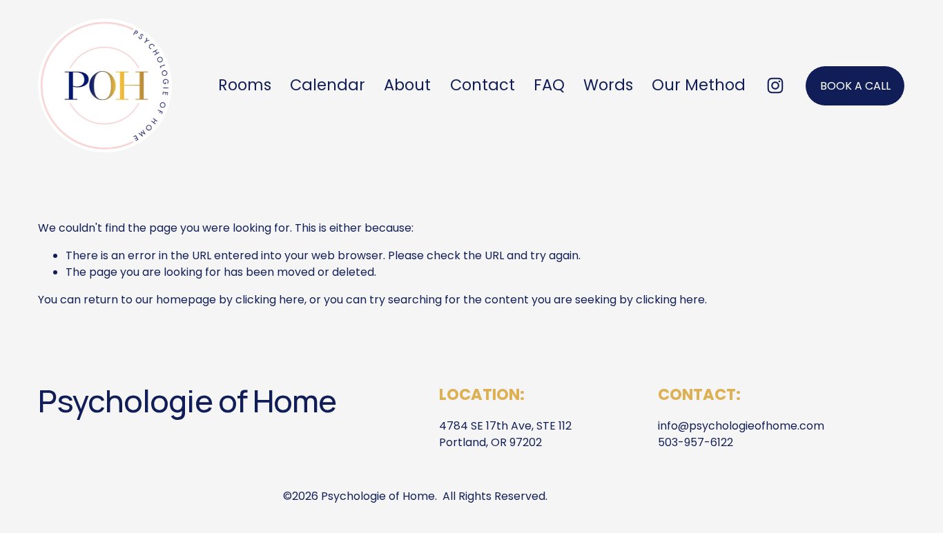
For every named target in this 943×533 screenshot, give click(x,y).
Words (608, 85)
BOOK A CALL (855, 86)
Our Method (699, 85)
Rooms (244, 85)
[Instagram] (775, 85)
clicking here (269, 300)
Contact (482, 85)
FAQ (549, 85)
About (407, 85)
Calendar (327, 85)
